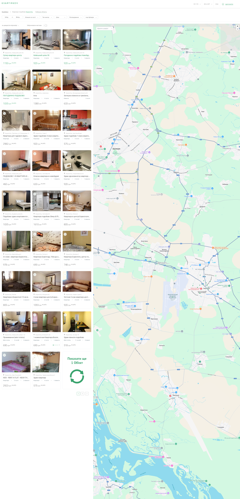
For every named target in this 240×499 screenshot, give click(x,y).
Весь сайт (207, 4)
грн (10, 63)
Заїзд (6, 17)
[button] (237, 26)
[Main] (10, 3)
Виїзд (18, 17)
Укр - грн (196, 4)
